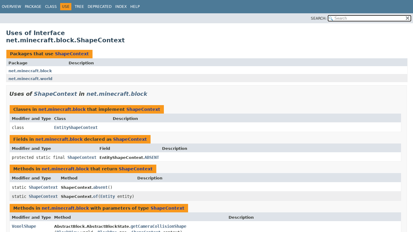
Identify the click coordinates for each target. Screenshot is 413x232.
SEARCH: (319, 18)
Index (121, 7)
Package (33, 7)
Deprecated (100, 7)
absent (100, 187)
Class (51, 7)
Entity (107, 196)
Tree (79, 7)
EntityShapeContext (76, 127)
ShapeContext (72, 53)
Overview (11, 7)
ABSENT (152, 157)
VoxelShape (24, 226)
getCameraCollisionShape (158, 226)
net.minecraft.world (30, 78)
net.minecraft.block (30, 71)
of (95, 196)
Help (135, 7)
